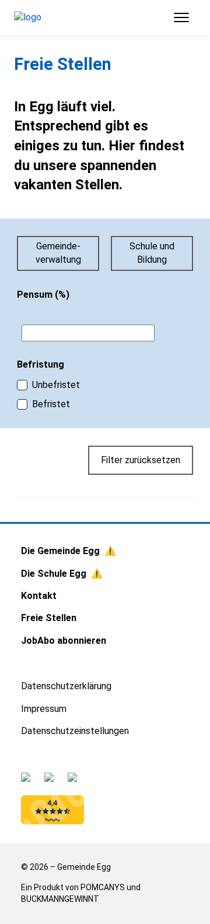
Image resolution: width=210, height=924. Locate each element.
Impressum (43, 708)
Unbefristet (56, 384)
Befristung (40, 364)
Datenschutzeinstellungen (75, 730)
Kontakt (39, 595)
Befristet (51, 404)
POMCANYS (102, 887)
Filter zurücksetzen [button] (140, 459)
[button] (176, 17)
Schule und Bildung (152, 252)
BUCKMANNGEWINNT (60, 899)
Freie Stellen (48, 617)
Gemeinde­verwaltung (58, 252)
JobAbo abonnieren (63, 640)
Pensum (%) (43, 294)
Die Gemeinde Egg (60, 550)
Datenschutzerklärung (66, 686)
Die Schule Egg (53, 573)
